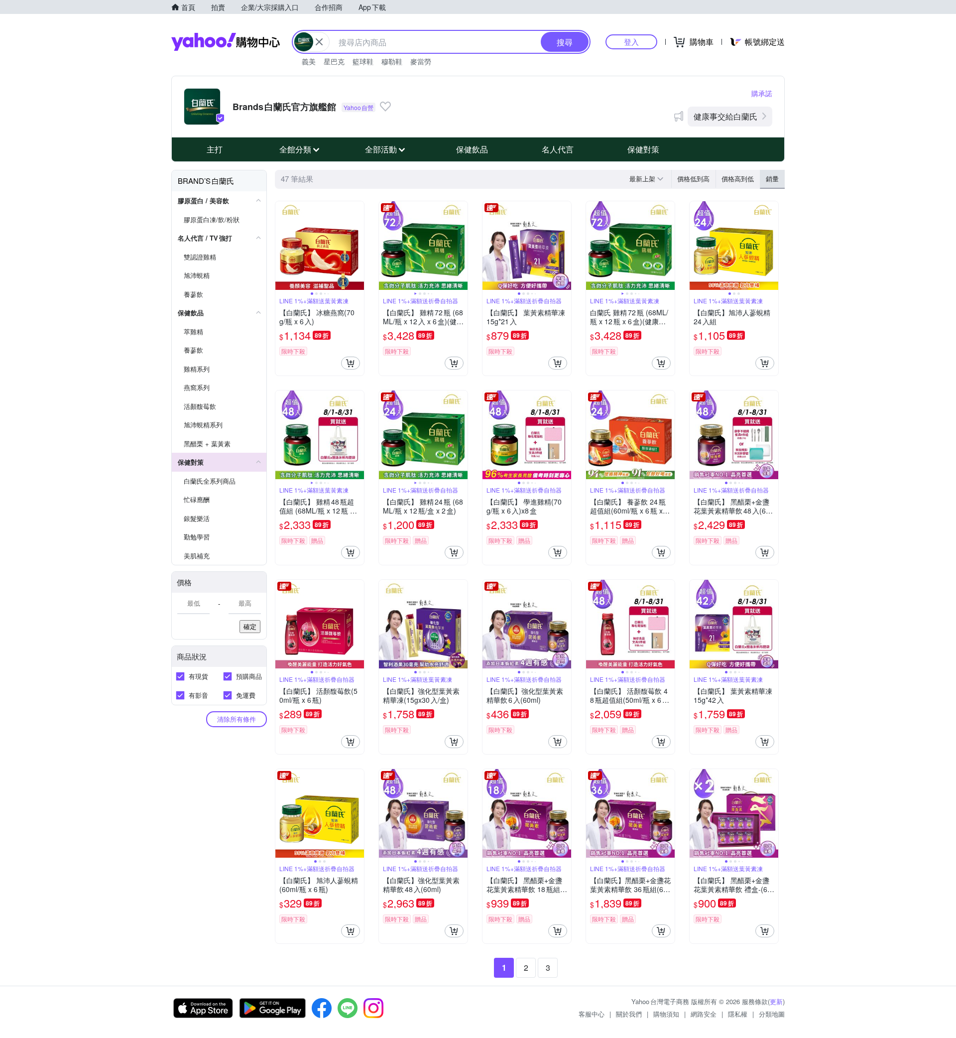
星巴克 (334, 61)
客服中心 (591, 1014)
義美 (309, 61)
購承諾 (761, 93)
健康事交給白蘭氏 (725, 116)
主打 (215, 149)
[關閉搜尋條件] (319, 42)
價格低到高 (693, 178)
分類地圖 (772, 1014)
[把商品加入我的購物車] (350, 363)
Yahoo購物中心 (225, 42)
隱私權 (737, 1014)
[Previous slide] (281, 245)
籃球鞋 (363, 61)
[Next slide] (357, 245)
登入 (631, 41)
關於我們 (629, 1014)
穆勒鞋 (391, 61)
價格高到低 (737, 178)
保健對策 (643, 149)
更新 (776, 1001)
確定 (249, 626)
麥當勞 (420, 61)
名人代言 (558, 149)
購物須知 (666, 1014)
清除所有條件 (236, 719)
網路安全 (704, 1014)
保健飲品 (472, 149)
